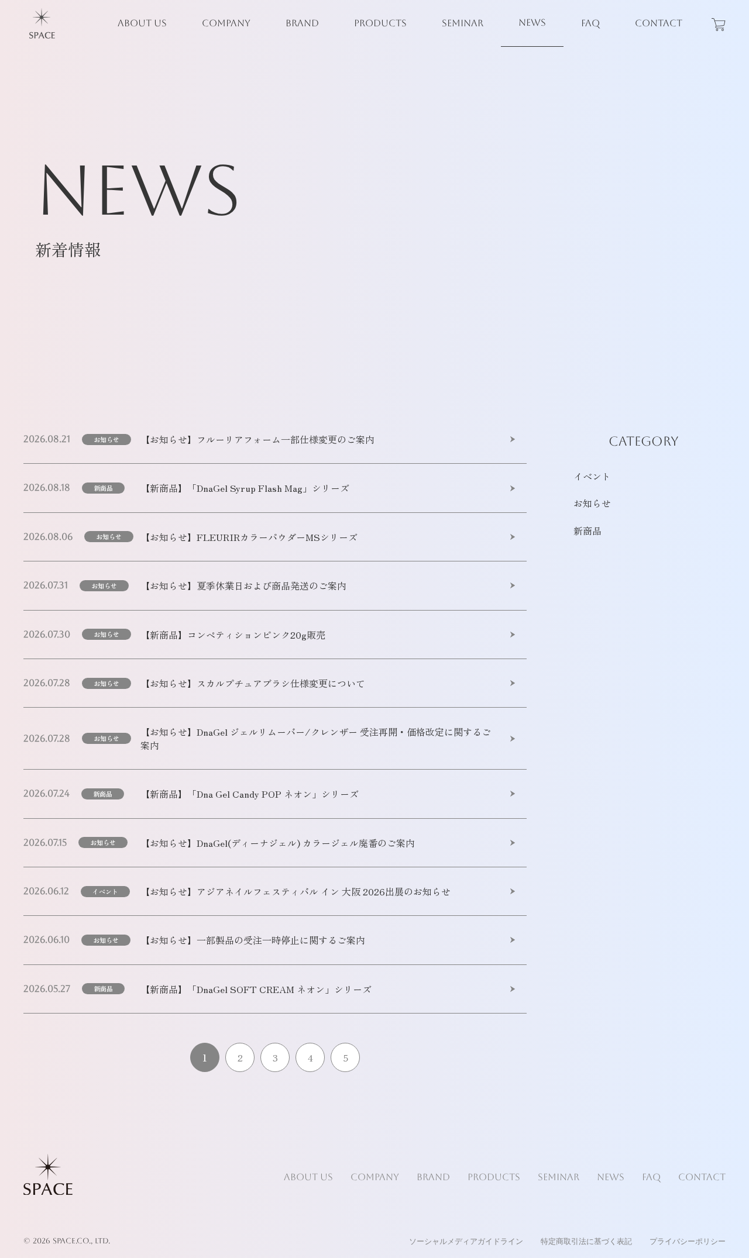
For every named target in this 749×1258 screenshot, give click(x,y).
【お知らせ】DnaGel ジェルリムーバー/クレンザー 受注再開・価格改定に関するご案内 (315, 738)
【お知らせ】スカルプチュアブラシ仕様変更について (252, 683)
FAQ (590, 23)
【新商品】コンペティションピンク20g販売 (232, 634)
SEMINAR (462, 23)
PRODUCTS (380, 23)
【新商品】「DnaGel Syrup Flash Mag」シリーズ (244, 487)
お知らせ (106, 439)
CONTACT (658, 23)
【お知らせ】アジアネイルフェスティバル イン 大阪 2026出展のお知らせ (295, 891)
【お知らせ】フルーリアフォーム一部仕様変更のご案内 (257, 439)
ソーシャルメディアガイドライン (466, 1241)
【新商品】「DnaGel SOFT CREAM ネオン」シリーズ (256, 989)
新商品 (103, 487)
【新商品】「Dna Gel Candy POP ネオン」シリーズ (249, 793)
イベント (105, 891)
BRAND (302, 23)
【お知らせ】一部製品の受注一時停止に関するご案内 (252, 939)
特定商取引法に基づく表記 (586, 1241)
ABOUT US (142, 23)
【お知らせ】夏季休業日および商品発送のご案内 (243, 585)
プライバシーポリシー (688, 1241)
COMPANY (226, 23)
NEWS (532, 22)
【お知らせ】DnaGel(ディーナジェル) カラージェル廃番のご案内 (277, 842)
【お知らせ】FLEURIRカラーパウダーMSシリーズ (249, 536)
